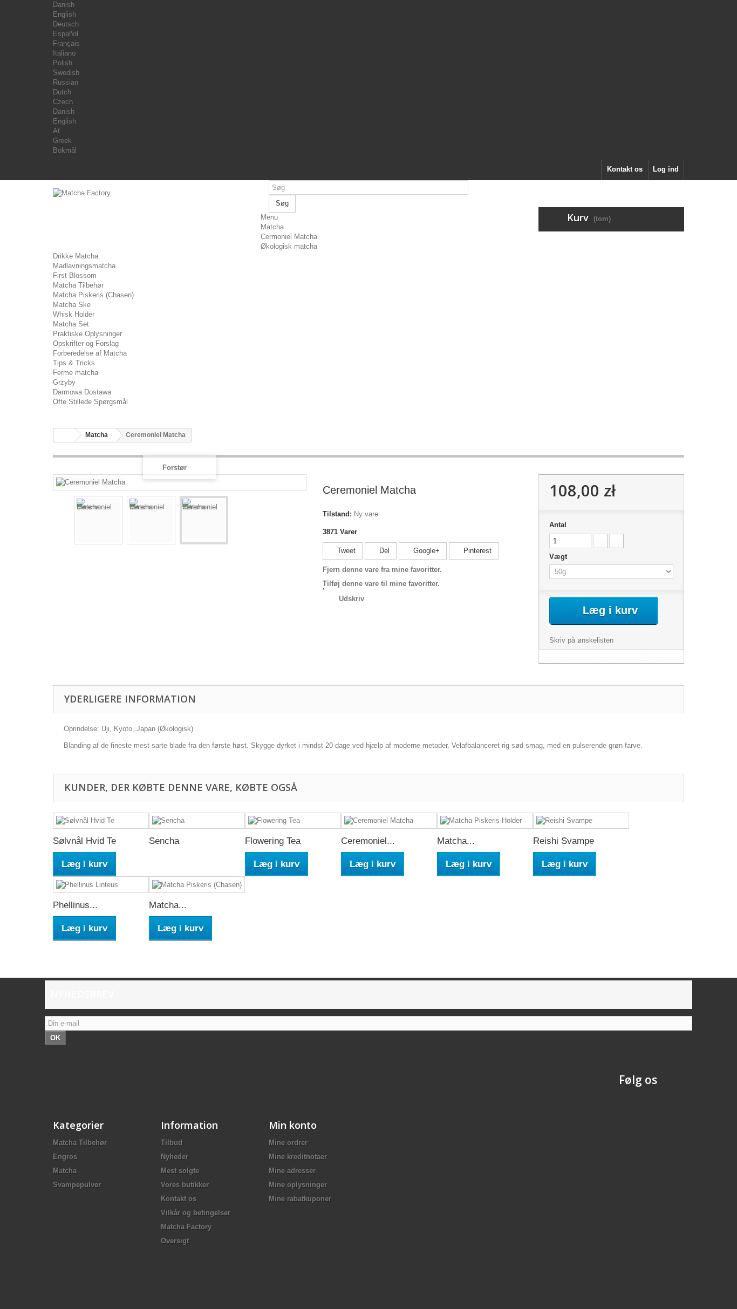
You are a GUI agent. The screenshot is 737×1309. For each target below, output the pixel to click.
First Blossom (75, 275)
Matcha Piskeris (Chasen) (93, 295)
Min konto (293, 1125)
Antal (558, 525)
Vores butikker (185, 1185)
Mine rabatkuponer (300, 1199)
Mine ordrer (288, 1142)
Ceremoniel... (368, 841)
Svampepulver (77, 1185)
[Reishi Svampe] (581, 821)
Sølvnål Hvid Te (84, 841)
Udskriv (351, 599)
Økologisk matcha (289, 246)
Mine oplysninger (298, 1185)
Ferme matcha (75, 373)
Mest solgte (180, 1171)
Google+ (425, 551)
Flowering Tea (273, 841)
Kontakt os (625, 169)
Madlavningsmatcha (84, 266)
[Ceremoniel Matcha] (98, 520)
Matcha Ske (72, 305)
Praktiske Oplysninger (87, 334)
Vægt (559, 557)
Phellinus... (75, 905)
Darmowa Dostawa (82, 392)
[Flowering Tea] (293, 821)
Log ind (666, 169)
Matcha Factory (186, 1227)
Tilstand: (337, 514)
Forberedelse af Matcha (90, 353)
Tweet (345, 551)
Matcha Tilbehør (78, 285)
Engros (65, 1157)
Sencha (164, 841)
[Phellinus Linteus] (101, 884)
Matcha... (456, 841)
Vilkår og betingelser (195, 1213)
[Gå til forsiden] (64, 435)
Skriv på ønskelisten (581, 640)
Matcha (272, 227)
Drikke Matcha (75, 256)
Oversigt (175, 1241)
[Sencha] (197, 821)
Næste (290, 521)
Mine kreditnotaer (298, 1157)
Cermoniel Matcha (289, 237)
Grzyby (64, 382)
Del (383, 551)
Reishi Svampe (563, 841)
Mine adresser (292, 1171)
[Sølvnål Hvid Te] (101, 821)
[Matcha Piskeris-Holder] (485, 821)
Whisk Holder (73, 314)
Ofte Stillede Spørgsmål (90, 402)
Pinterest (476, 551)
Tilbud (171, 1142)
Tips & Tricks (74, 363)
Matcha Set (71, 324)
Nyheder (174, 1157)
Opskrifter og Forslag (86, 343)
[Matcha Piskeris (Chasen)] (197, 884)
